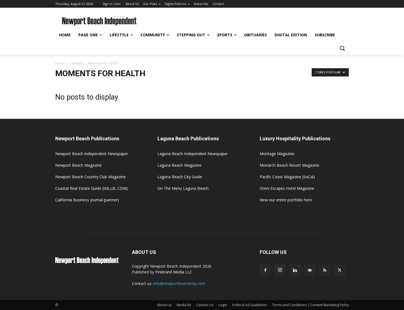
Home (60, 63)
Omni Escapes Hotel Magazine (287, 188)
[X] (339, 270)
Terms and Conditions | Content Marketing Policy (310, 305)
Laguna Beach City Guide (179, 176)
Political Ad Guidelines (249, 305)
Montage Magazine (277, 153)
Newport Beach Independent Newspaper (91, 153)
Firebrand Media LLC (173, 272)
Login (222, 305)
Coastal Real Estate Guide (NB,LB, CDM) (91, 188)
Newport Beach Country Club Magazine (90, 176)
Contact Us (204, 305)
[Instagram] (280, 270)
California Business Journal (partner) (87, 199)
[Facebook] (265, 270)
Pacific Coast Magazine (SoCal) (287, 176)
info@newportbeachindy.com (179, 283)
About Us (164, 305)
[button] (342, 48)
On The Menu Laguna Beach (183, 188)
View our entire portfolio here (286, 199)
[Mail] (309, 270)
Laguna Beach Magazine (179, 165)
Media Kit (184, 305)
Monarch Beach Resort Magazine (289, 165)
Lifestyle (76, 63)
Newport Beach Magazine (78, 165)
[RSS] (324, 270)
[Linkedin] (294, 270)
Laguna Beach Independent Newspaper (192, 153)
